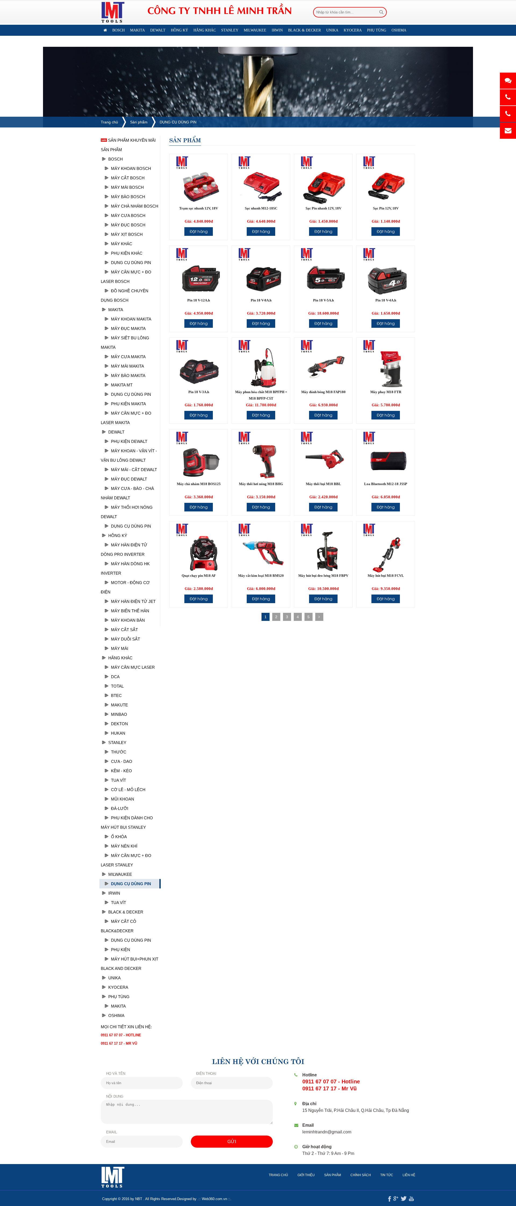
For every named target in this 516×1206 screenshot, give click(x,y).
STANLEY (117, 742)
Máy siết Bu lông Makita (125, 343)
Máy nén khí (124, 846)
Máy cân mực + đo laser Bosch (126, 277)
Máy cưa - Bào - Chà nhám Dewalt (127, 493)
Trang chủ (109, 122)
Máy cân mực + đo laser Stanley (126, 860)
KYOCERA (118, 987)
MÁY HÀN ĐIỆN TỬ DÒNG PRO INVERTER (124, 550)
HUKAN (118, 733)
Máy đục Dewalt (129, 479)
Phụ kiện (120, 949)
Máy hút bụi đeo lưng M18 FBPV (323, 576)
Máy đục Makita (128, 328)
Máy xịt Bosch (127, 234)
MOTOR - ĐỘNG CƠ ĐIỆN (125, 587)
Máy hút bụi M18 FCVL (386, 576)
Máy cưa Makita (128, 356)
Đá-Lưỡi (119, 808)
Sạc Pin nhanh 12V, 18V (323, 208)
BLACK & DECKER (125, 912)
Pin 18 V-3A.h (198, 392)
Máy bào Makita (128, 375)
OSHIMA (116, 1015)
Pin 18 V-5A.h (323, 300)
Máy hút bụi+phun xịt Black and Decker (129, 964)
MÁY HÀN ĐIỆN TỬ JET (133, 601)
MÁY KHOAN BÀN (128, 620)
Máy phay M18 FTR (385, 392)
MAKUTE (119, 705)
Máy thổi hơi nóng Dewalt (127, 512)
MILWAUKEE (120, 874)
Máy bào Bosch (128, 196)
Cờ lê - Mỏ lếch (128, 789)
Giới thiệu (306, 1175)
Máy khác (121, 243)
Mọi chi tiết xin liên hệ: (126, 1026)
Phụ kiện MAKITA (128, 403)
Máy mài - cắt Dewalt (134, 469)
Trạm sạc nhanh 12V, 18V (198, 208)
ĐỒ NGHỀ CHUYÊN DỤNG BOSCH (124, 296)
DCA (115, 676)
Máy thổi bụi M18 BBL (323, 484)
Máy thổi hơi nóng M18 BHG (261, 484)
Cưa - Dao (121, 761)
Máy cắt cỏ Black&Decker (118, 926)
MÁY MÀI (119, 648)
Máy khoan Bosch (131, 168)
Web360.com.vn (214, 1199)
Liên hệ (131, 41)
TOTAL (117, 686)
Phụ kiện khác (126, 253)
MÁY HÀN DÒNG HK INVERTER (125, 568)
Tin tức (386, 1175)
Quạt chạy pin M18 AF (199, 576)
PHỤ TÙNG (119, 996)
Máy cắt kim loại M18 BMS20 (261, 576)
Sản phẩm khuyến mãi (131, 140)
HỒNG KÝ (117, 535)
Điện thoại (206, 1074)
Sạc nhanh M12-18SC (261, 208)
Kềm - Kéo (121, 771)
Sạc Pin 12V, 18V (386, 208)
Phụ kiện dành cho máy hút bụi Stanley (127, 823)
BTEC (116, 695)
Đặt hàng (198, 231)
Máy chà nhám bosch (134, 206)
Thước (118, 752)
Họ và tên (115, 1074)
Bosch (115, 159)
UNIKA (114, 978)
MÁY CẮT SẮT (124, 629)
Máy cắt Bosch (128, 178)
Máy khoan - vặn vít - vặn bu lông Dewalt (129, 456)
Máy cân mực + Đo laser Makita (126, 418)
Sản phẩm (139, 122)
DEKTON (119, 723)
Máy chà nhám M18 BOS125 (199, 484)
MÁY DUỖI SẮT (125, 639)
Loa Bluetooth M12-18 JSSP (385, 484)
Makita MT (121, 385)
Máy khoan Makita (131, 319)
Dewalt (116, 432)
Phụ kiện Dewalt (129, 441)
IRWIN (114, 893)
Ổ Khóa (119, 836)
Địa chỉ (309, 1103)
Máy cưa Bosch (128, 215)
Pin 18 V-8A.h (261, 300)
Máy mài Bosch (127, 187)
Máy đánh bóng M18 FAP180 (323, 392)
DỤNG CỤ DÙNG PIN (178, 122)
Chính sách (360, 1175)
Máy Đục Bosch (128, 225)
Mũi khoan (122, 799)
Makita (115, 309)
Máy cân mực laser (133, 667)
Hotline (309, 1075)
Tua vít (118, 780)
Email (111, 1132)
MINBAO (119, 714)
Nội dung (114, 1096)
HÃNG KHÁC (120, 658)
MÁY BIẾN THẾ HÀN (130, 611)
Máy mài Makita (127, 366)
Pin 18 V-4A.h (385, 300)
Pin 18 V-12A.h (198, 300)
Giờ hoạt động (317, 1146)
